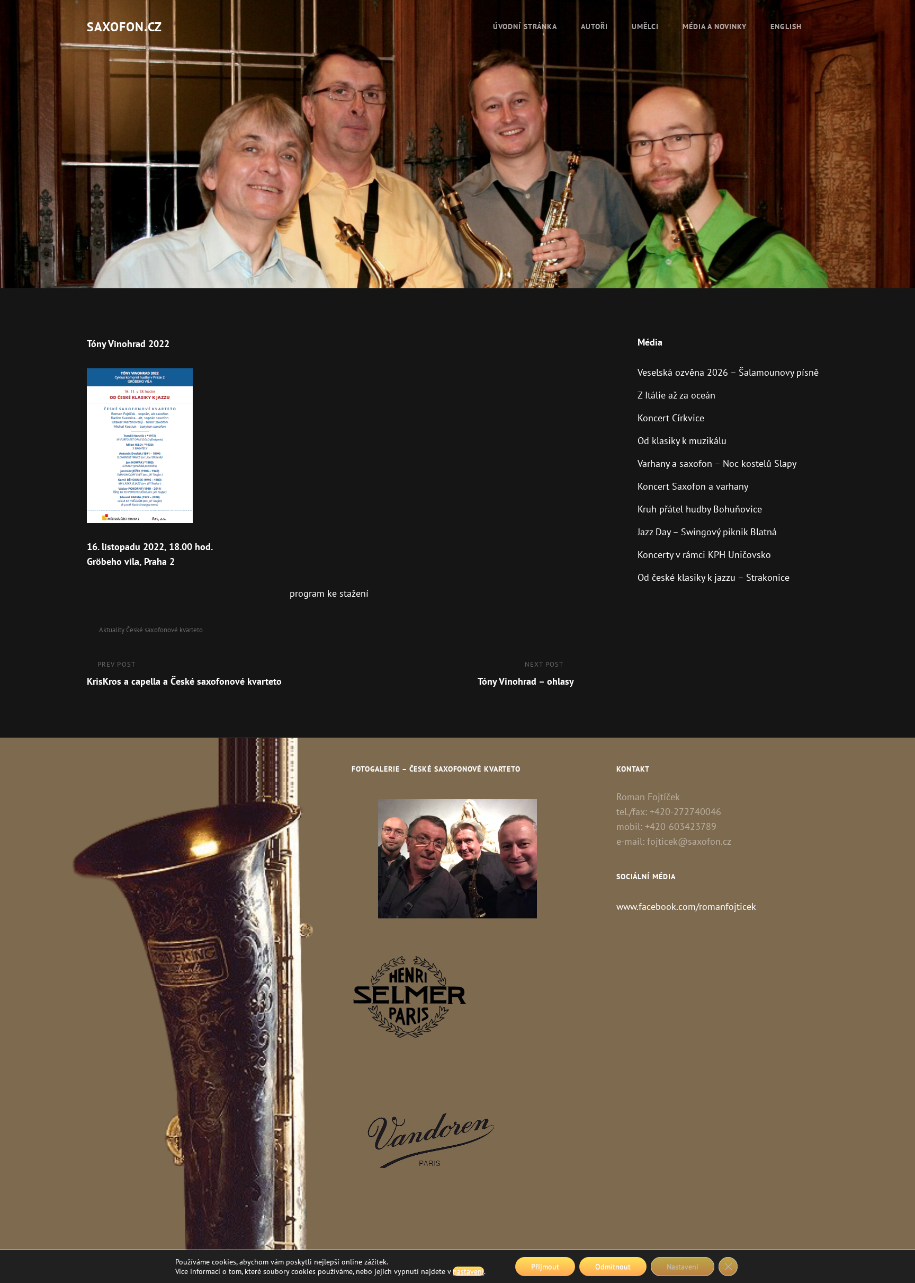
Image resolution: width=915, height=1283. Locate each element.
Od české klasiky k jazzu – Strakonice (714, 577)
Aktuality (111, 629)
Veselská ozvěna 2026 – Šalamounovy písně (728, 372)
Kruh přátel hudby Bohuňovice (700, 509)
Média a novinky (715, 26)
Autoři (594, 26)
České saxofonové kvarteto (164, 629)
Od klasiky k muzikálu (682, 441)
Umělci (645, 26)
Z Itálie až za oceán (676, 395)
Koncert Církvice (671, 418)
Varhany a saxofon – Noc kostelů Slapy (717, 463)
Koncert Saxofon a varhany (693, 486)
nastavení (468, 1271)
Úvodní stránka (525, 26)
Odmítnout (613, 1266)
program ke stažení (329, 593)
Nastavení (682, 1266)
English (786, 26)
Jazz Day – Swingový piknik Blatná (707, 532)
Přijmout (545, 1266)
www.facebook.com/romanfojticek (686, 906)
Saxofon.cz (124, 27)
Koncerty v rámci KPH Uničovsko (704, 554)
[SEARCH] (825, 26)
